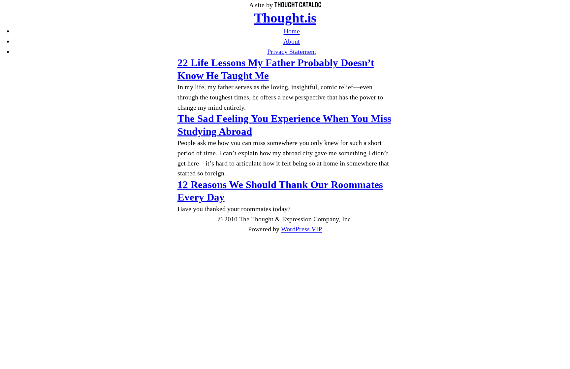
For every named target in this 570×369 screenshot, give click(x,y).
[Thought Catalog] (297, 5)
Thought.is (285, 18)
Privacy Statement (291, 51)
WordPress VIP (301, 229)
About (291, 41)
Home (292, 31)
